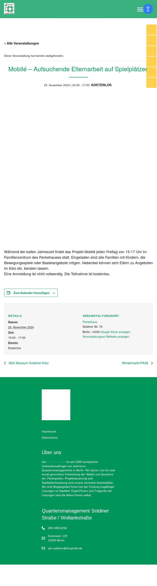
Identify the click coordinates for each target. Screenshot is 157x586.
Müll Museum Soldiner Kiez (28, 363)
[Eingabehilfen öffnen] (148, 9)
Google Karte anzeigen (115, 332)
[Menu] (141, 9)
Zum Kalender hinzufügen (31, 293)
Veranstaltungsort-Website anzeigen (106, 336)
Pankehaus (90, 322)
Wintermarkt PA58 (135, 363)
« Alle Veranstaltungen (21, 43)
